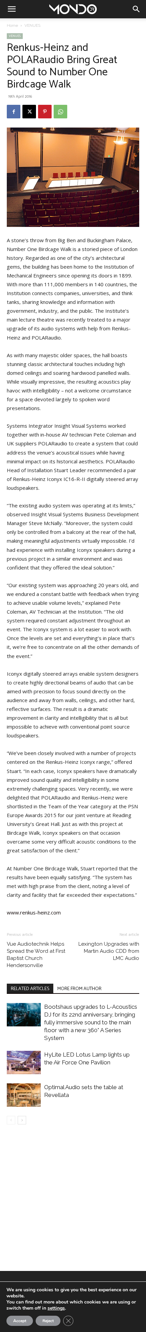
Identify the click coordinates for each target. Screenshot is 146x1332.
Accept (19, 1321)
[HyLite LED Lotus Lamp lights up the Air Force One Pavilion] (24, 1062)
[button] (11, 9)
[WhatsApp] (60, 111)
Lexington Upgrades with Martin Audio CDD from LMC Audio (108, 951)
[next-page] (22, 1120)
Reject (48, 1321)
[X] (29, 111)
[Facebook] (13, 111)
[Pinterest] (45, 111)
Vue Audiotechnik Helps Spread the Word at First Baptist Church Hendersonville (36, 954)
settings (56, 1308)
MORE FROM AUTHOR (79, 989)
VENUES (32, 25)
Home (12, 25)
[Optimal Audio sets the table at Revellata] (24, 1095)
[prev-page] (11, 1120)
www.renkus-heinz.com (34, 912)
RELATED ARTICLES (30, 989)
